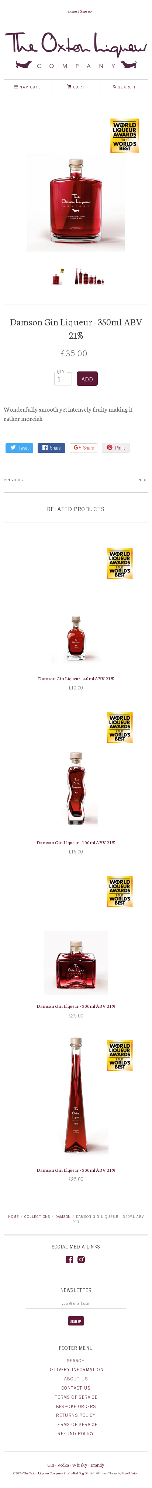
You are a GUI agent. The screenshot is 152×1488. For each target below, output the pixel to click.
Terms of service (76, 1424)
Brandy (97, 1464)
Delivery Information (76, 1369)
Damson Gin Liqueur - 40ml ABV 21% (76, 678)
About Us (76, 1378)
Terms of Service (76, 1397)
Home (13, 1216)
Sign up (85, 11)
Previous (13, 479)
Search (76, 1360)
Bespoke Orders (76, 1406)
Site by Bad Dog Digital (79, 1473)
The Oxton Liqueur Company (43, 1473)
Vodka (63, 1464)
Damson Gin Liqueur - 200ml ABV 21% (76, 1006)
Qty (61, 371)
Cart (78, 87)
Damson (63, 1216)
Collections (37, 1216)
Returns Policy (76, 1415)
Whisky (79, 1464)
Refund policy (76, 1433)
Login (72, 11)
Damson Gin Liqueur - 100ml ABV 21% (76, 842)
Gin (51, 1464)
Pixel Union (130, 1473)
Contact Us (76, 1387)
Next (143, 479)
